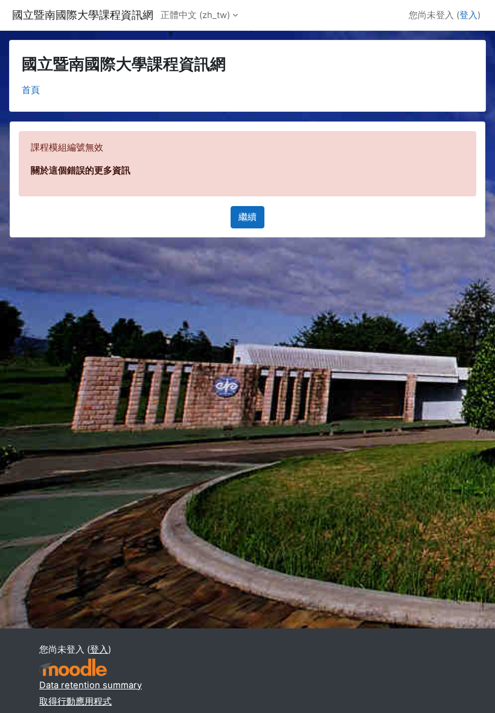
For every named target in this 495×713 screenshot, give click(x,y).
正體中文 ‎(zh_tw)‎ (195, 15)
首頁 (31, 90)
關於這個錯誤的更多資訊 (80, 170)
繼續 (247, 216)
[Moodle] (73, 667)
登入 (468, 15)
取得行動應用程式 (75, 701)
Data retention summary (90, 685)
